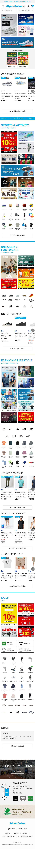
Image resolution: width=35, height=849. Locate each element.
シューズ (12, 118)
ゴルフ (30, 118)
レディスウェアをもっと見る (17, 548)
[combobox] (9, 10)
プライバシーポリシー (8, 836)
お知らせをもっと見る (17, 746)
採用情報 (16, 833)
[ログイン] (28, 6)
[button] (33, 91)
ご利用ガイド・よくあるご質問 (18, 828)
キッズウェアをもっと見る (17, 586)
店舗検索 (18, 771)
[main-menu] (2, 6)
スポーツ (3, 118)
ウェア (21, 118)
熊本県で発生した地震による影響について (17, 1)
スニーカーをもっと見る (17, 348)
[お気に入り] (24, 6)
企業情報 (7, 833)
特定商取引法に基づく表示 (25, 836)
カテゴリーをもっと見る (17, 235)
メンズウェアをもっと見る (17, 507)
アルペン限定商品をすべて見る (17, 111)
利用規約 (24, 833)
